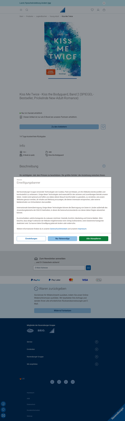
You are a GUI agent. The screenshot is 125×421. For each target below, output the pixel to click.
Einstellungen (31, 238)
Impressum (82, 229)
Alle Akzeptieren (93, 238)
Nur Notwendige (62, 238)
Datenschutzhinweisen (58, 229)
